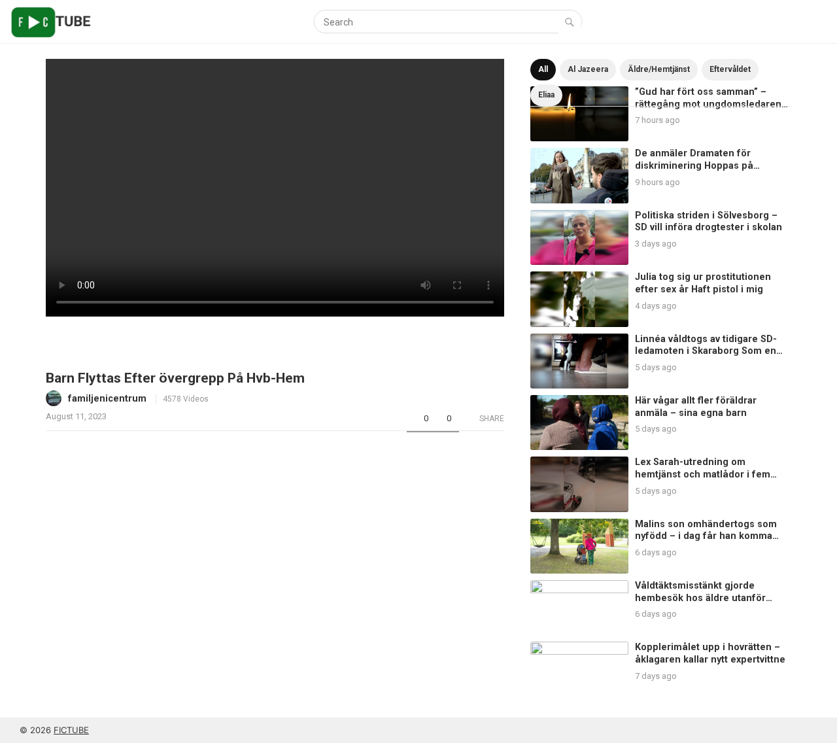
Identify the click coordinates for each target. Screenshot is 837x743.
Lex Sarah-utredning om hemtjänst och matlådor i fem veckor (702, 474)
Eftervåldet (730, 69)
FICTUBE (71, 730)
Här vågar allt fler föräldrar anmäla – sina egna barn (696, 407)
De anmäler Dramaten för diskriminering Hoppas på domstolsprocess (694, 165)
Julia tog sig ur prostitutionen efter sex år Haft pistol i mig (703, 283)
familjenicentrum (107, 398)
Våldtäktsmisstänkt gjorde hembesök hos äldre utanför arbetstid (700, 597)
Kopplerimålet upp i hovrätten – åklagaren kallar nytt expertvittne (710, 653)
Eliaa (546, 94)
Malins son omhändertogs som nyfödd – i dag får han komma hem (706, 536)
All (543, 69)
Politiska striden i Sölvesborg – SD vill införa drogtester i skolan (708, 221)
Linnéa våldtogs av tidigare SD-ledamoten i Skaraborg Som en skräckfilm (706, 351)
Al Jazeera (588, 69)
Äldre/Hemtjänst (659, 69)
